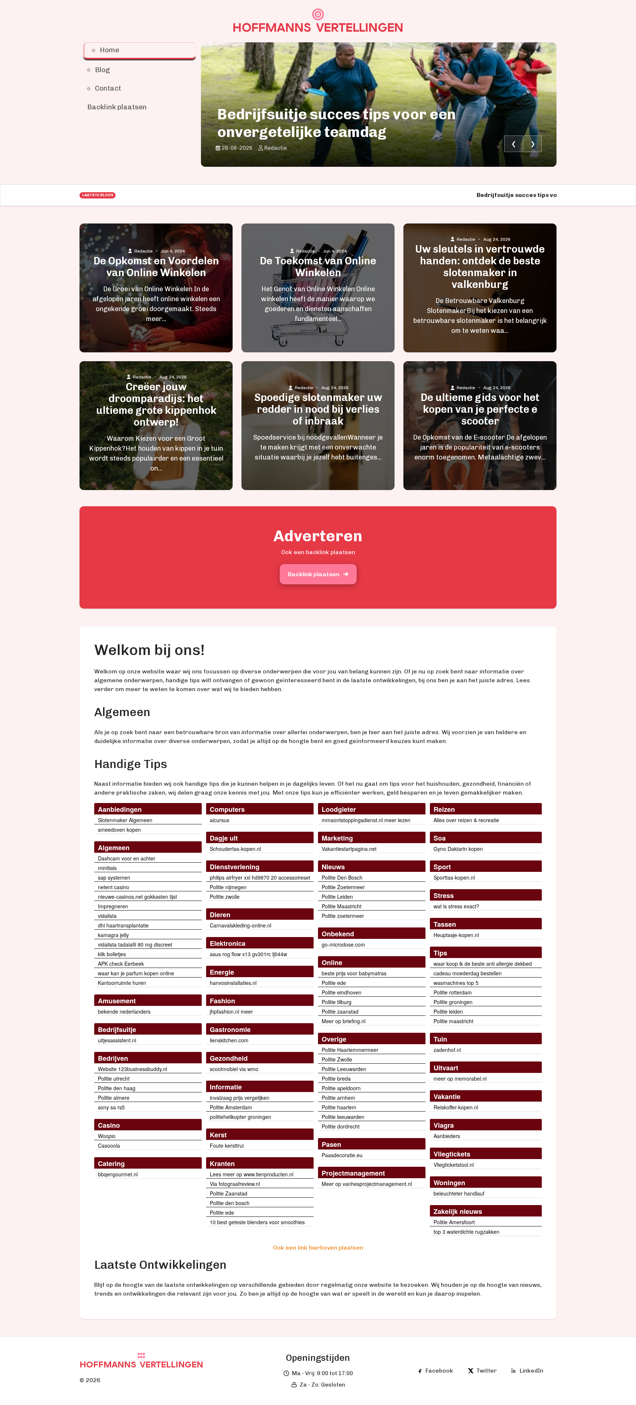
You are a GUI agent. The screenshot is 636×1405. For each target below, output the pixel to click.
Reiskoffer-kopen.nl (456, 1107)
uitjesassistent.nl (117, 1040)
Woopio (107, 1136)
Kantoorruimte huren (122, 982)
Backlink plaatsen (313, 574)
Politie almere (114, 1097)
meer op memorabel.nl (460, 1078)
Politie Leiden (337, 896)
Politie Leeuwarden (344, 1069)
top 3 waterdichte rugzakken (466, 1231)
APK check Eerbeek (121, 963)
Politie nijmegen (228, 887)
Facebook (439, 1370)
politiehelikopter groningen (240, 1116)
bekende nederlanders (124, 1011)
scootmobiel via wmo (234, 1069)
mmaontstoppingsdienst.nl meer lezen (366, 820)
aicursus (219, 820)
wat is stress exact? (456, 906)
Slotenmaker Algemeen (125, 820)
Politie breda (336, 1078)
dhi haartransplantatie (123, 925)
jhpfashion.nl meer (231, 1011)
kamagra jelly (113, 935)
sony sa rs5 (111, 1107)
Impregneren (113, 906)
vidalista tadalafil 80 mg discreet (135, 944)
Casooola (109, 1145)
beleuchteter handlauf (459, 1193)
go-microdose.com (343, 944)
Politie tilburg (336, 1002)
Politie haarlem (339, 1107)
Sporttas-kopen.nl (454, 877)
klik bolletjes (112, 954)
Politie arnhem (338, 1097)
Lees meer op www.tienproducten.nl (251, 1174)
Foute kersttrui (227, 1145)
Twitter (486, 1370)
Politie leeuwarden (343, 1116)
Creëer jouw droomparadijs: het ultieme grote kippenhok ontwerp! (156, 404)
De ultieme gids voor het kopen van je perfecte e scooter (480, 409)
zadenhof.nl (447, 1049)
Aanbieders (447, 1136)
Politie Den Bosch (342, 877)
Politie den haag (116, 1088)
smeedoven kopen (119, 829)
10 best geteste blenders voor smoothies (257, 1222)
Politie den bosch (230, 1203)
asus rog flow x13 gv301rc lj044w (248, 954)
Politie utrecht (114, 1078)
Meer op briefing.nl (343, 1021)
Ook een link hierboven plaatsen (318, 1247)
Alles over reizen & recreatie (466, 820)
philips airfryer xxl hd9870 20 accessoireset (260, 877)
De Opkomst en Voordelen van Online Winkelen (156, 267)
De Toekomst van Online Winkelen (318, 267)
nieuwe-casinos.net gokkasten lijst (137, 896)
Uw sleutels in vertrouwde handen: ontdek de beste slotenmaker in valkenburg (480, 266)
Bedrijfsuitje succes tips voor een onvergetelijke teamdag (336, 123)
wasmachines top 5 (456, 982)
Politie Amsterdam (231, 1107)
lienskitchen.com (229, 1040)
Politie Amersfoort (454, 1222)
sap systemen (114, 877)
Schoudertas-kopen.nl (235, 848)
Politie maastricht (453, 1021)
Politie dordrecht (341, 1126)
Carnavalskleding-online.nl (240, 925)
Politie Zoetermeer (343, 887)
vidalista (107, 915)
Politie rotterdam (453, 992)
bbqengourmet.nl (118, 1174)
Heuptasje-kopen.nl (456, 935)
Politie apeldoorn (341, 1088)
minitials (107, 867)
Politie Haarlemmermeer (350, 1049)
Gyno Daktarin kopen (458, 848)
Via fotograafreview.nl (235, 1183)
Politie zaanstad (340, 1011)
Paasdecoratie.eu (342, 1155)
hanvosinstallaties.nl (233, 982)
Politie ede (222, 1212)
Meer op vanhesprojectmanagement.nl (367, 1183)
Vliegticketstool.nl (454, 1164)
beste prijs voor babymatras (354, 973)
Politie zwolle (225, 896)
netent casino (113, 887)
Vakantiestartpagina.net (349, 848)
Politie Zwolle (337, 1059)
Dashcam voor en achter (126, 858)
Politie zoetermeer (343, 915)
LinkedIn (531, 1370)
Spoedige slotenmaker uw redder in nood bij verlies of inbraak (318, 409)
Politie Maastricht (341, 906)
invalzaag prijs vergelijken (239, 1097)
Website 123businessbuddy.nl (132, 1069)
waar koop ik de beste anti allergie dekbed (483, 963)
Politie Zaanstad (228, 1193)
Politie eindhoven (341, 992)
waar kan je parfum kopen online (136, 973)
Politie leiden (448, 1011)
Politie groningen (453, 1002)
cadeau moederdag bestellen (468, 973)
